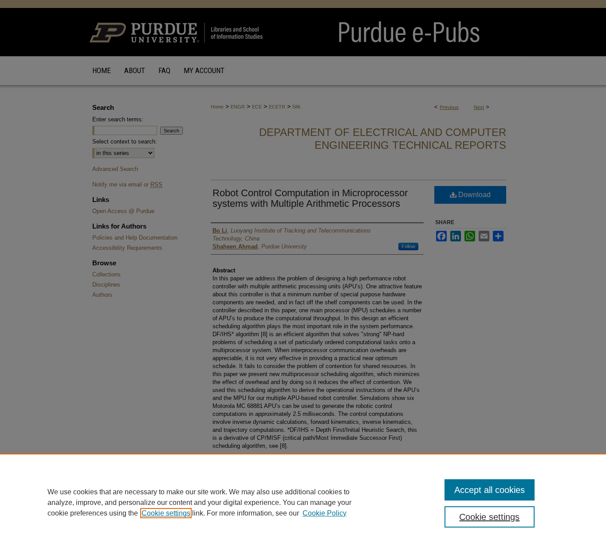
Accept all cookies (489, 490)
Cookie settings (166, 513)
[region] (303, 502)
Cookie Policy (324, 513)
